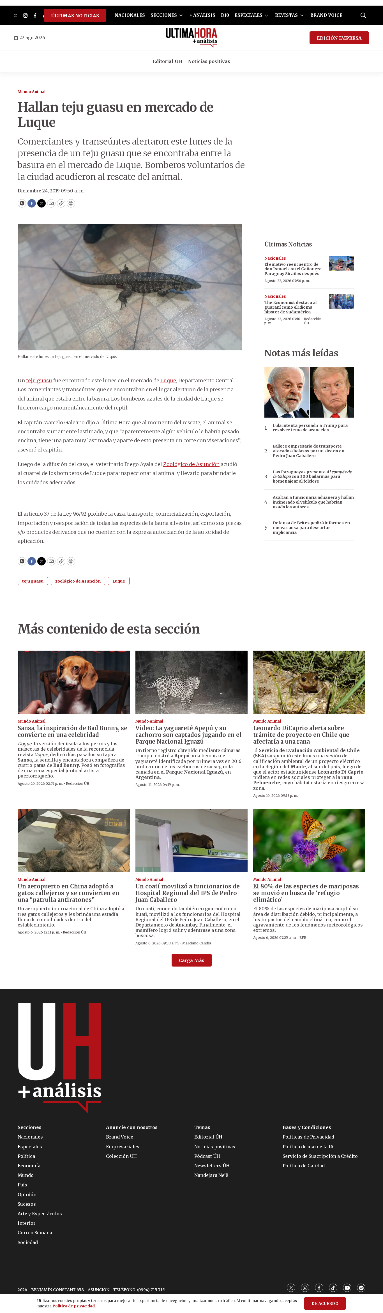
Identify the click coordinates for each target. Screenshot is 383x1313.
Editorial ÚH (167, 61)
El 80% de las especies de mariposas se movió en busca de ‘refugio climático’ (306, 893)
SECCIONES (164, 15)
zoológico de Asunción (78, 581)
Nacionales (275, 258)
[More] (181, 15)
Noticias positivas (209, 61)
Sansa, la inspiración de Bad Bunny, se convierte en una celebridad (72, 731)
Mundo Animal (31, 91)
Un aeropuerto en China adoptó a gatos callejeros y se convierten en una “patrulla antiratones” (68, 893)
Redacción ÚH (312, 321)
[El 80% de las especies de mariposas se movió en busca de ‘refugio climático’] (309, 840)
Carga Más (191, 960)
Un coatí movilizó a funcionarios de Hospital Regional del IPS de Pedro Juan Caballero (187, 893)
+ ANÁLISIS (202, 15)
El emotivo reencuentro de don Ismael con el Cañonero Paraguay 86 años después (293, 269)
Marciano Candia (196, 943)
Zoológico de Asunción (191, 464)
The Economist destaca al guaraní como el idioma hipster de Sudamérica (290, 307)
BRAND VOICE (326, 15)
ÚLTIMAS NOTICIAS (75, 15)
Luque (168, 380)
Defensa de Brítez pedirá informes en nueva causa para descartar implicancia (311, 528)
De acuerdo (325, 1303)
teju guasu (39, 380)
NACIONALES (130, 15)
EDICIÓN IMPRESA (339, 38)
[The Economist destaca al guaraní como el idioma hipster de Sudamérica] (341, 301)
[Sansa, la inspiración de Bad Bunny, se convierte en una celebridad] (74, 682)
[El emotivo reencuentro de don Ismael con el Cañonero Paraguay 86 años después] (341, 263)
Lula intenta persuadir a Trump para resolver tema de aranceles (310, 428)
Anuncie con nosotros (132, 1127)
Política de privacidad (73, 1306)
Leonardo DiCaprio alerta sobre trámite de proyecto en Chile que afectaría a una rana (301, 735)
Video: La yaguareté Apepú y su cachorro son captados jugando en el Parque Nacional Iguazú (188, 735)
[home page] (191, 38)
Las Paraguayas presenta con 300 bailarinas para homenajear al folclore (312, 477)
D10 (225, 15)
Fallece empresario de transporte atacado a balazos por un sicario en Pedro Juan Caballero (308, 451)
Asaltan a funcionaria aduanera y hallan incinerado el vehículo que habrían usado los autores (313, 502)
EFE (302, 937)
